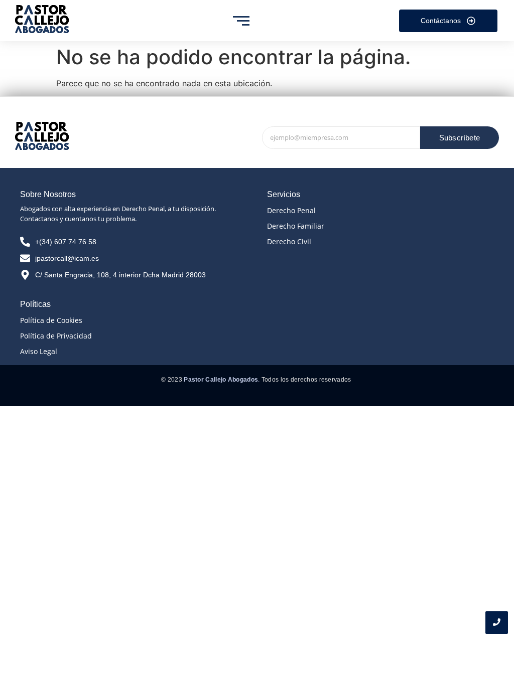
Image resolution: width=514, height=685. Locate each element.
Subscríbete (459, 137)
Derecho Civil (289, 241)
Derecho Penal (291, 210)
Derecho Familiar (295, 226)
